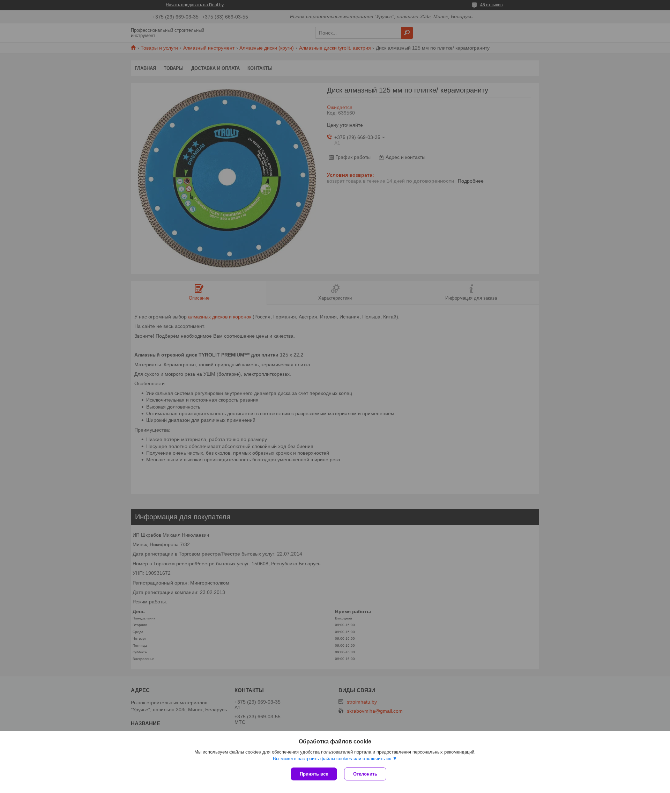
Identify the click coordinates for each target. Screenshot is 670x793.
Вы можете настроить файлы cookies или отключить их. (333, 758)
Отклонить (365, 774)
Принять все (314, 774)
